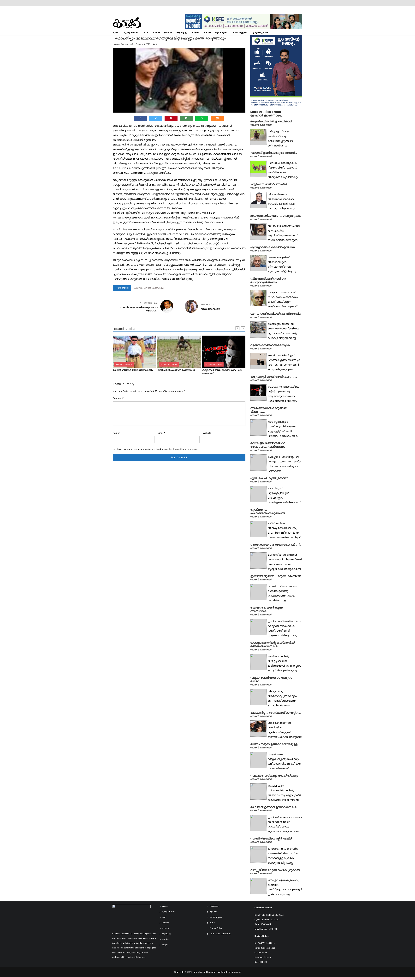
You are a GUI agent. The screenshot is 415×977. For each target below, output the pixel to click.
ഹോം (116, 33)
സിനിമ (195, 33)
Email (161, 433)
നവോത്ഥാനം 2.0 (210, 309)
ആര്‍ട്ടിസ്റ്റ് (181, 33)
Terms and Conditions (220, 934)
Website (207, 433)
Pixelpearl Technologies (229, 972)
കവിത (156, 33)
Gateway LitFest (142, 287)
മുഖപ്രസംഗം (131, 33)
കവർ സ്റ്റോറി (239, 33)
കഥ (145, 33)
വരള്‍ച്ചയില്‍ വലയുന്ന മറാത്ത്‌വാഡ (176, 370)
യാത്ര (207, 33)
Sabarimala (158, 287)
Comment (118, 398)
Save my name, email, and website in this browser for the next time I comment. (157, 449)
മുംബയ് (213, 912)
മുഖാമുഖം (221, 33)
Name (116, 433)
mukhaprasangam (124, 364)
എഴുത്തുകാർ (259, 33)
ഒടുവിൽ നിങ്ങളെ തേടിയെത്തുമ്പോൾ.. (133, 370)
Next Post (206, 304)
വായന (168, 33)
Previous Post (149, 303)
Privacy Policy (216, 928)
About (212, 923)
